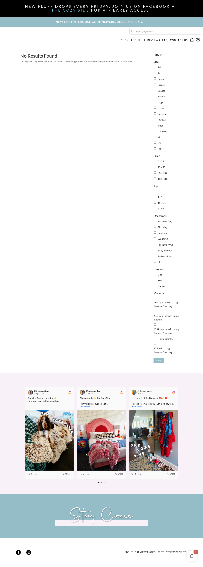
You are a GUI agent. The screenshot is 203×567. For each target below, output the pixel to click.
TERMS (171, 552)
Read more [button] (85, 406)
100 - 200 (163, 178)
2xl (159, 67)
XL (159, 137)
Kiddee (161, 96)
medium (162, 113)
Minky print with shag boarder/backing (166, 304)
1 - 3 (160, 197)
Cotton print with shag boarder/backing (166, 331)
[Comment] (35, 474)
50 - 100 (162, 172)
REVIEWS (153, 40)
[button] (25, 432)
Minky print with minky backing (166, 317)
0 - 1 (160, 191)
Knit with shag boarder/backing (163, 350)
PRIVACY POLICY (185, 552)
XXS (160, 148)
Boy (160, 280)
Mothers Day (165, 221)
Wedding (163, 238)
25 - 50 (161, 167)
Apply (158, 360)
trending (162, 131)
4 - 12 (161, 208)
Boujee (161, 90)
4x (159, 73)
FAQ (165, 40)
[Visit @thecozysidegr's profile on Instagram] (30, 392)
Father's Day (165, 256)
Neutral (162, 286)
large (160, 102)
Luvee (161, 108)
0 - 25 (161, 161)
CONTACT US (179, 40)
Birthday (162, 227)
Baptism (162, 232)
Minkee (162, 119)
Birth (160, 261)
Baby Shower (165, 250)
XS (159, 143)
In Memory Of (165, 244)
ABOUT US (138, 40)
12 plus (162, 202)
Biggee (161, 84)
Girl (160, 274)
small (160, 125)
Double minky (165, 338)
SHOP (125, 40)
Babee (161, 78)
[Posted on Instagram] (70, 392)
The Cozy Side (70, 10)
